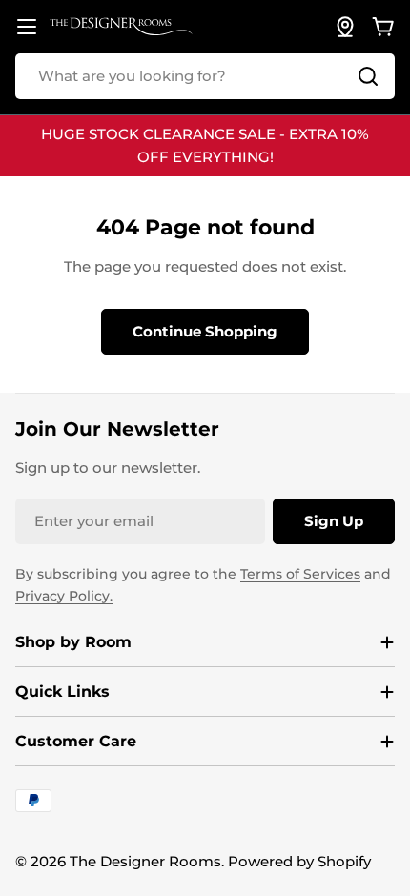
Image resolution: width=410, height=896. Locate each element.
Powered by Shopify (299, 861)
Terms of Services (300, 573)
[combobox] (205, 76)
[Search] (368, 76)
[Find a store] (345, 26)
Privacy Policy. (64, 595)
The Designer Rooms (145, 861)
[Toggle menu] (26, 26)
